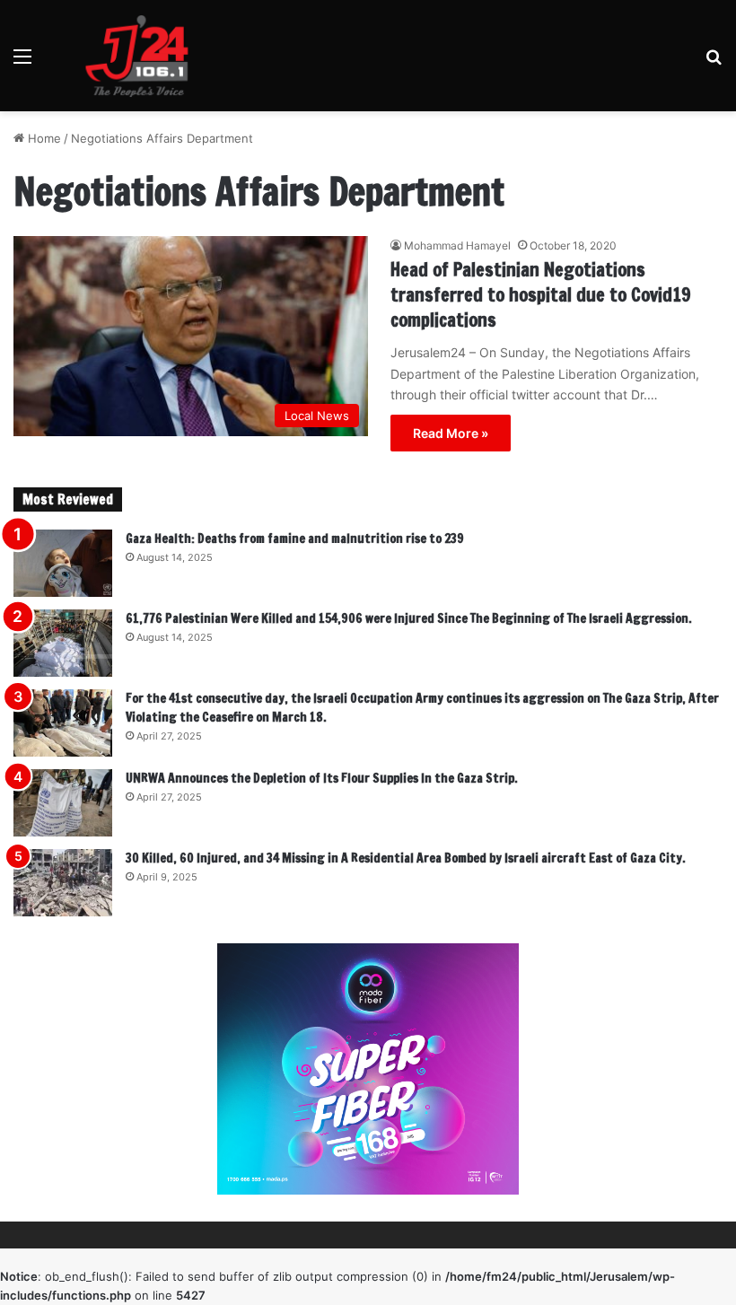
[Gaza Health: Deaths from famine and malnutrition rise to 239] (62, 563)
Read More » (450, 433)
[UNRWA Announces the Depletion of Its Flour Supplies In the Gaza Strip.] (62, 802)
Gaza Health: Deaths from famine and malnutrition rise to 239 (295, 538)
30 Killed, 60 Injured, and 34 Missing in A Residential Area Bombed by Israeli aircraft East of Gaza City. (406, 858)
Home (42, 138)
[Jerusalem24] (143, 56)
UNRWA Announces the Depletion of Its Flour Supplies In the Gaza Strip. (322, 778)
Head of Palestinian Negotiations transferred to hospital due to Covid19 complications (540, 295)
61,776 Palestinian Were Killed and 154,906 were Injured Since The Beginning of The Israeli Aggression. (409, 618)
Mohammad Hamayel (457, 245)
